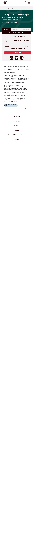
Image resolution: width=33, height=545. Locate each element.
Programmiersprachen (11, 8)
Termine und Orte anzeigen (18, 48)
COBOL (17, 8)
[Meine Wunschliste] (24, 2)
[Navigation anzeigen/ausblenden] (28, 2)
